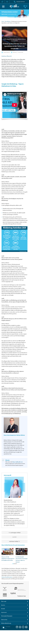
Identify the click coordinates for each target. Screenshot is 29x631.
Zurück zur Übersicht (7, 56)
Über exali (3, 601)
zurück (14, 537)
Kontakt (3, 608)
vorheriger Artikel (15, 532)
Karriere (3, 605)
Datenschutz (4, 619)
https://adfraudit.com (17, 462)
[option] (7, 554)
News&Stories (8, 21)
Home (3, 21)
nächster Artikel (13, 541)
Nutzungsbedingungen (6, 616)
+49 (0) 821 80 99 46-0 (20, 1)
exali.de (14, 6)
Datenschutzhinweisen (7, 577)
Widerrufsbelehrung (6, 623)
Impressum (4, 612)
